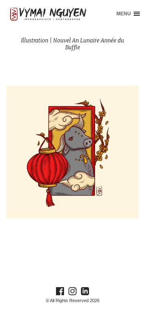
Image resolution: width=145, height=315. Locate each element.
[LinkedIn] (85, 290)
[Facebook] (60, 290)
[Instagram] (72, 290)
